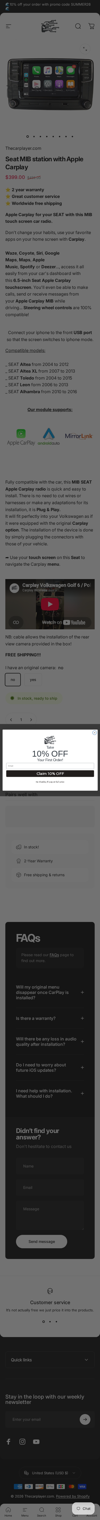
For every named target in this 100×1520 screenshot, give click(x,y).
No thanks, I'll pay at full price (50, 782)
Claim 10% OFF (50, 773)
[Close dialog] (94, 732)
